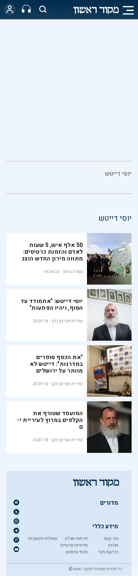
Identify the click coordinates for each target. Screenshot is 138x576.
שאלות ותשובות (42, 538)
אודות (113, 545)
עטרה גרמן (73, 271)
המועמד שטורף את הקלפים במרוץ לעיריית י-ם (50, 420)
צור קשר (110, 538)
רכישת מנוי (108, 552)
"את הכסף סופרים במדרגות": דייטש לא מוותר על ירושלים (56, 364)
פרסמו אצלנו (76, 538)
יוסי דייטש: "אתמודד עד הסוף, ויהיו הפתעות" (52, 304)
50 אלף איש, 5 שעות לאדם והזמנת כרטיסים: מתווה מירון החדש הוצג (52, 252)
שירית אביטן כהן (67, 320)
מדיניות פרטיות (74, 545)
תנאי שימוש (77, 552)
